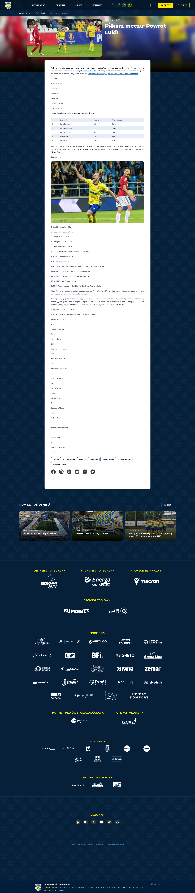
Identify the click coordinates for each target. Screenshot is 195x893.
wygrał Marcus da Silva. (86, 71)
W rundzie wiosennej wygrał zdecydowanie (113, 74)
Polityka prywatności (116, 844)
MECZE (78, 5)
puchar (56, 459)
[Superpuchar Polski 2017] (124, 5)
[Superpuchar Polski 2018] (130, 5)
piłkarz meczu (108, 459)
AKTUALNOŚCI (39, 5)
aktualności (69, 459)
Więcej (167, 505)
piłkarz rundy (124, 459)
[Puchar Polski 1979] (113, 5)
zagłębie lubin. (59, 464)
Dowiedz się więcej (52, 887)
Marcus (82, 459)
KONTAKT (97, 5)
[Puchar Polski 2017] (118, 5)
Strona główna (24, 13)
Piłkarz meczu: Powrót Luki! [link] (59, 13)
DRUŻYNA (60, 5)
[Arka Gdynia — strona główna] (8, 5)
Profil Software (97, 844)
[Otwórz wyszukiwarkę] (149, 5)
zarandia (94, 459)
